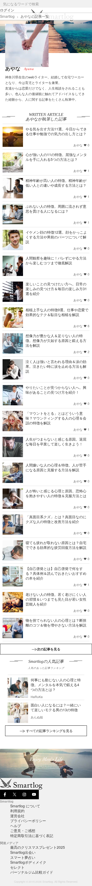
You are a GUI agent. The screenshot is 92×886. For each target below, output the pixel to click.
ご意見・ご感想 (22, 830)
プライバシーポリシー (28, 820)
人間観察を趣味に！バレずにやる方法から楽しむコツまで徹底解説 (56, 260)
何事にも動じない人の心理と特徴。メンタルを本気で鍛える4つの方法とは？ (56, 684)
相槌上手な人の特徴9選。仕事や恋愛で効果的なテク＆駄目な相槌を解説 (57, 312)
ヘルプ (15, 825)
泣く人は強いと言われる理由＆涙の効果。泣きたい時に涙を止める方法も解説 (56, 366)
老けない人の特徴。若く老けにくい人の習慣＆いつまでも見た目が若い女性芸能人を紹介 (56, 599)
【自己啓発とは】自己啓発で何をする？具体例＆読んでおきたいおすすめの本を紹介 (56, 573)
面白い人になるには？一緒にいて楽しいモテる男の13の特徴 (56, 707)
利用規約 (17, 810)
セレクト (17, 867)
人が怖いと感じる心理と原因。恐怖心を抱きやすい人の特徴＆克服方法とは (56, 493)
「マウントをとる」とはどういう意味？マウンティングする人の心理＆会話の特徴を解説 (56, 418)
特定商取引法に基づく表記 (31, 835)
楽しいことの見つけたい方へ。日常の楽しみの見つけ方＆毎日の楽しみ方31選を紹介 (56, 288)
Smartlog (7, 16)
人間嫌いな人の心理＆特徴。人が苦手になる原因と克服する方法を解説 (56, 467)
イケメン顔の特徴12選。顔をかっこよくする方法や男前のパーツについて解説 (56, 237)
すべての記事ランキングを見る (49, 730)
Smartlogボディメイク (28, 862)
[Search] (88, 4)
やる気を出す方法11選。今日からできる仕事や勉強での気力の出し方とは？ (56, 131)
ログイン (7, 9)
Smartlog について (25, 805)
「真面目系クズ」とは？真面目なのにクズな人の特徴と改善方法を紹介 (56, 519)
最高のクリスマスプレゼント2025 (37, 847)
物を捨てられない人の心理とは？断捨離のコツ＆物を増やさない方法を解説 (56, 623)
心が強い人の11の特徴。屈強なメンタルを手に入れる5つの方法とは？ (56, 157)
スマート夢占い (22, 857)
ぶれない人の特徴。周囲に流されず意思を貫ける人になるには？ (56, 209)
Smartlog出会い (23, 852)
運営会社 (17, 815)
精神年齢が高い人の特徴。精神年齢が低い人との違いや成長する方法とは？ (56, 183)
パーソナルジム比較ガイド (31, 872)
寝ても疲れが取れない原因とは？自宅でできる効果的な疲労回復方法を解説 (56, 545)
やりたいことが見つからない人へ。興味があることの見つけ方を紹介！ (56, 390)
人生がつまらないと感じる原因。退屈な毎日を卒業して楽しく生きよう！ (56, 441)
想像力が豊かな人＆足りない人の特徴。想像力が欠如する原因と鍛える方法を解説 (56, 340)
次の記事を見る (48, 649)
